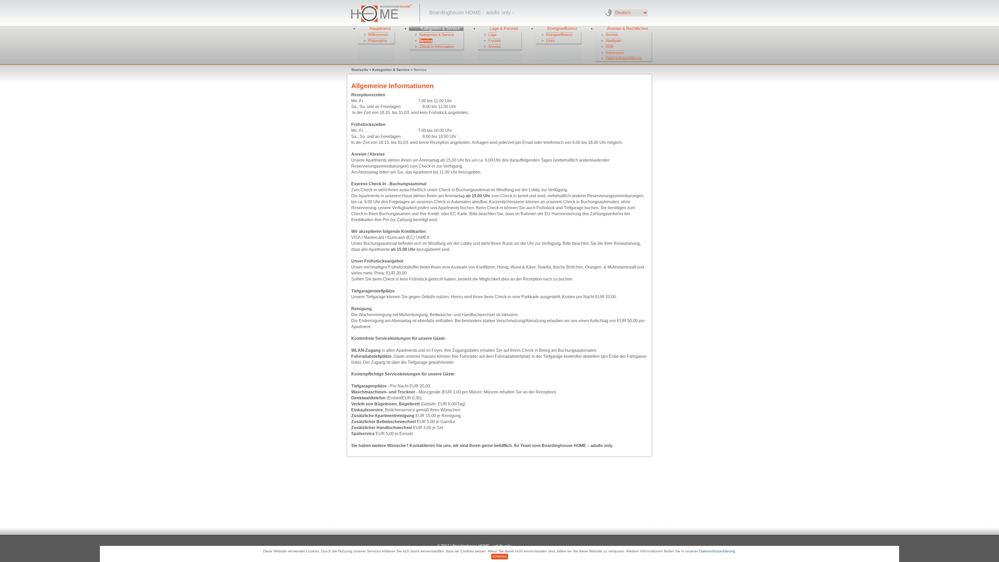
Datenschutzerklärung (717, 551)
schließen (500, 556)
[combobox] (631, 12)
